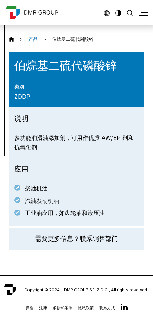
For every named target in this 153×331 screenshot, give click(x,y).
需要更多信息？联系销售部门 (76, 238)
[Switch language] (107, 12)
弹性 (29, 307)
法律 (43, 307)
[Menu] (143, 12)
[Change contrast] (118, 12)
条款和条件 (62, 307)
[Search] (130, 12)
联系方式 (107, 307)
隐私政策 (86, 307)
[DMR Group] (11, 39)
